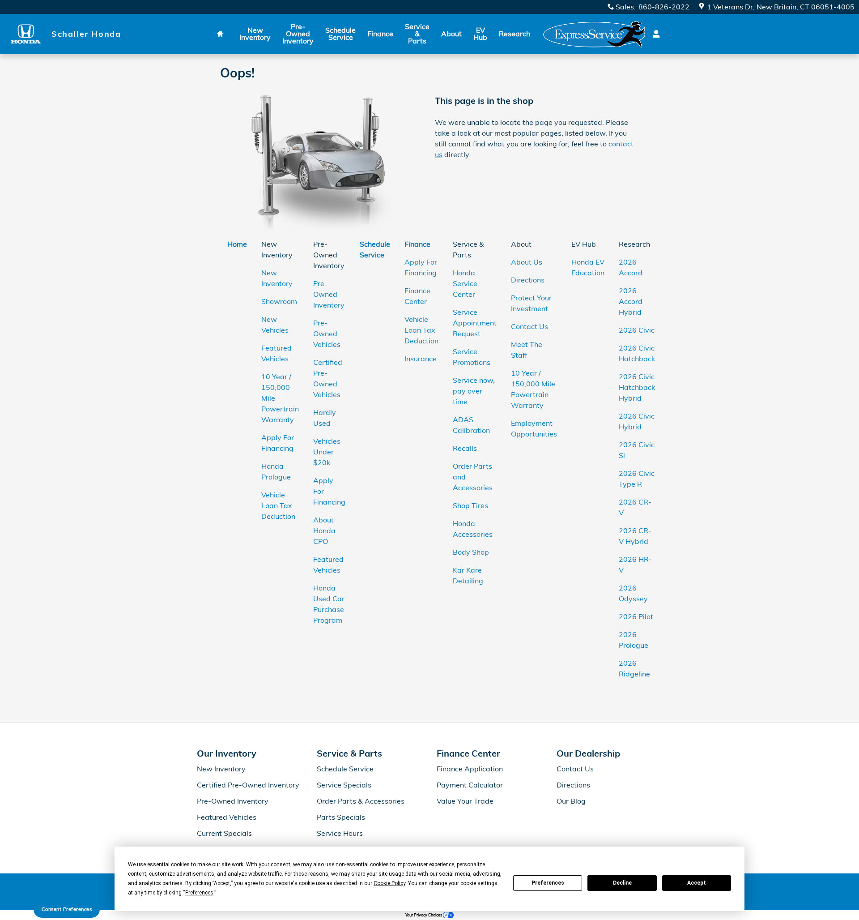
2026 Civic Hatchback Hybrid (637, 387)
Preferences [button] (199, 893)
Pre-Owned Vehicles (326, 333)
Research (514, 33)
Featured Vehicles (226, 817)
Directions (527, 279)
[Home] (25, 33)
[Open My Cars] (653, 34)
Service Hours (340, 833)
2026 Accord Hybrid (630, 301)
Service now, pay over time (474, 391)
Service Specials (344, 784)
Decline (622, 883)
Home (237, 244)
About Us (526, 261)
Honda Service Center (465, 283)
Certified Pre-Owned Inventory (248, 784)
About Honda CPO (324, 530)
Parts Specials (341, 817)
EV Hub (480, 34)
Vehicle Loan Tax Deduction (278, 505)
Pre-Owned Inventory (298, 33)
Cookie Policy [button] (389, 883)
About (451, 33)
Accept (696, 883)
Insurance (420, 358)
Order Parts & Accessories (360, 800)
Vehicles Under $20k (326, 451)
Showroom (279, 301)
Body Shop (471, 552)
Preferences (548, 883)
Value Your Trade (465, 800)
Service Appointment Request (475, 323)
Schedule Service (340, 34)
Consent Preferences (67, 909)
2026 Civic (637, 329)
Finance (380, 33)
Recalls (465, 448)
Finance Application (470, 768)
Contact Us (529, 326)
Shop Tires (470, 505)
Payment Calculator (470, 784)
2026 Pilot (636, 616)
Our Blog (571, 800)
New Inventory (255, 34)
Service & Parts (417, 33)
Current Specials (224, 833)
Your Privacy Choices (424, 914)
